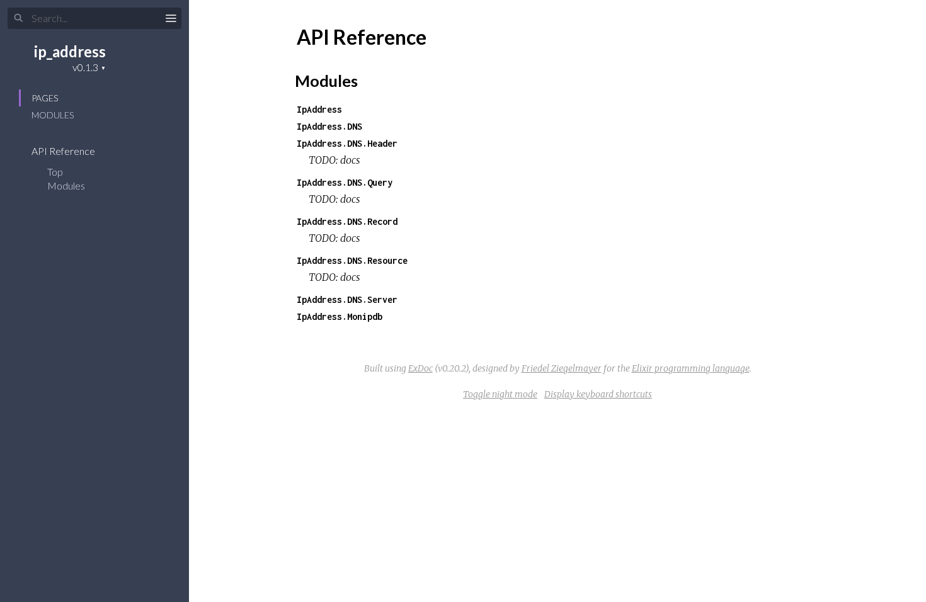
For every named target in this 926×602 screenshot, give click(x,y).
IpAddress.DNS (329, 126)
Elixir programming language (691, 368)
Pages (44, 98)
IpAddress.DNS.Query (344, 182)
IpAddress (319, 109)
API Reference (64, 151)
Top (55, 172)
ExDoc (420, 368)
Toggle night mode (500, 394)
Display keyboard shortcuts (598, 394)
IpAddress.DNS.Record (347, 221)
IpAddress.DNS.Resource (352, 260)
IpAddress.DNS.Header (347, 143)
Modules (52, 115)
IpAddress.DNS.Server (347, 299)
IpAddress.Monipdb (339, 316)
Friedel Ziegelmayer (562, 368)
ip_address (70, 51)
